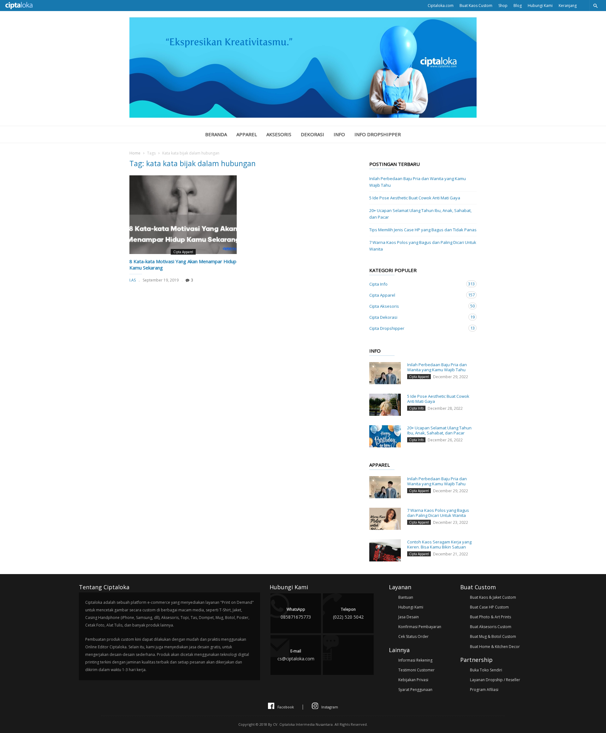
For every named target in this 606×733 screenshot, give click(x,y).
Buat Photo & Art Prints (490, 617)
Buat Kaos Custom (476, 5)
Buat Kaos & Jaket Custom (493, 597)
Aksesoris (278, 134)
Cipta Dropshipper (416, 328)
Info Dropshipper (377, 134)
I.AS (132, 280)
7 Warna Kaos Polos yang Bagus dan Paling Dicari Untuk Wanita (422, 245)
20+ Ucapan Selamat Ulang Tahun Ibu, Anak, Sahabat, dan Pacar (420, 214)
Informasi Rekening (415, 660)
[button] (595, 5)
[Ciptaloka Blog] (303, 115)
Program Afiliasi (484, 689)
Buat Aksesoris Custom (490, 626)
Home (134, 153)
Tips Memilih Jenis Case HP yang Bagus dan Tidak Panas (423, 230)
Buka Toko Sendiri (486, 670)
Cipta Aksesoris (416, 306)
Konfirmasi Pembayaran (419, 626)
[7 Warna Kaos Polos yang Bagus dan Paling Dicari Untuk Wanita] (385, 519)
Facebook (285, 707)
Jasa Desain (408, 617)
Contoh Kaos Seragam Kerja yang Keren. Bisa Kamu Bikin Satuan (439, 544)
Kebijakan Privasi (413, 679)
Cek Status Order (413, 636)
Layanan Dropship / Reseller (495, 679)
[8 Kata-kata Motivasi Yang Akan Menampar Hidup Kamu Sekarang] (183, 214)
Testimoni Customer (416, 670)
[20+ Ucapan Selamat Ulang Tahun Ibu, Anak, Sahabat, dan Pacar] (385, 436)
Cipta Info (416, 284)
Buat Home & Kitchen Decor (495, 646)
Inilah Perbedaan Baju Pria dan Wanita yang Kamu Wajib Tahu (417, 182)
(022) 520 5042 (348, 613)
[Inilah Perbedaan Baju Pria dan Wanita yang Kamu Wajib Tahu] (385, 373)
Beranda (216, 134)
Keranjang (568, 5)
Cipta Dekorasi (416, 317)
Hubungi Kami (540, 5)
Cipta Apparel (183, 252)
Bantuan (405, 597)
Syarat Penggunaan (415, 689)
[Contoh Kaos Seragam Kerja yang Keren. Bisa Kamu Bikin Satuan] (385, 550)
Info (339, 134)
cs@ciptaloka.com (295, 655)
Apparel (246, 134)
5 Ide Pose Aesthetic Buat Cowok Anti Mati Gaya (414, 198)
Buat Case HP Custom (489, 607)
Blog (518, 5)
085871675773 (296, 613)
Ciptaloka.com (441, 5)
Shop (503, 5)
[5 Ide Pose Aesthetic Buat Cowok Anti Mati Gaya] (385, 405)
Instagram (329, 707)
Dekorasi (312, 134)
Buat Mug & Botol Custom (493, 636)
